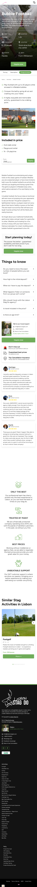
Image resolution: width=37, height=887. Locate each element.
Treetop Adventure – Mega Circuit (10, 811)
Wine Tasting (5, 801)
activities (5, 764)
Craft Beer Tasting (7, 863)
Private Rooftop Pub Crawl (9, 865)
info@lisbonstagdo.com (21, 326)
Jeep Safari (4, 783)
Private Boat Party (7, 857)
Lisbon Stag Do (14, 717)
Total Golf (4, 789)
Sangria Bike (4, 834)
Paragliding (4, 825)
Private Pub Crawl (7, 848)
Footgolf (4, 766)
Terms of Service (15, 881)
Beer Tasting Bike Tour (7, 799)
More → (18, 656)
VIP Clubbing (6, 851)
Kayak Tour (4, 776)
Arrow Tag (4, 819)
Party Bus (5, 855)
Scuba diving (5, 823)
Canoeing (4, 831)
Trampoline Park (5, 809)
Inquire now (18, 251)
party (5, 846)
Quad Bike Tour (5, 768)
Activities (9, 79)
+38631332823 (19, 329)
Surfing (3, 770)
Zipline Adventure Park (7, 813)
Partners (8, 881)
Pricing (5, 72)
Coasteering (5, 827)
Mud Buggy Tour (5, 785)
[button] (33, 118)
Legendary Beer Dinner (8, 861)
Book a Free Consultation (21, 331)
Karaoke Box (4, 803)
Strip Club (5, 859)
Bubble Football (5, 821)
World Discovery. (17, 722)
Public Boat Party (7, 853)
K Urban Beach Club (6, 780)
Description (13, 72)
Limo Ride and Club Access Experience (11, 805)
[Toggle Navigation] (34, 2)
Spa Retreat (4, 793)
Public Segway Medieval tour (8, 787)
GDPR (22, 881)
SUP (3, 829)
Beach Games (5, 791)
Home (3, 79)
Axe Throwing (5, 772)
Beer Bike (4, 838)
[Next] (33, 622)
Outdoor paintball (6, 807)
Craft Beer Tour (5, 797)
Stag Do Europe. (10, 720)
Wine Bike (4, 836)
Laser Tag (4, 817)
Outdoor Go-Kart (6, 815)
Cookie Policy (28, 881)
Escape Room (5, 774)
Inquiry (30, 161)
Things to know (25, 72)
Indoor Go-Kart (5, 778)
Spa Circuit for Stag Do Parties (9, 795)
